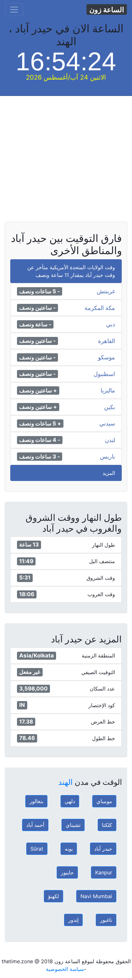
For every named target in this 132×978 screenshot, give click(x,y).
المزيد (109, 473)
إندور (73, 920)
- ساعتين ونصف (37, 308)
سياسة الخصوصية (65, 969)
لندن (110, 440)
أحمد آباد (35, 825)
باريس (107, 456)
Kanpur (103, 872)
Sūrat (36, 848)
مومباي (104, 801)
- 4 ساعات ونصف (39, 440)
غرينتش (106, 291)
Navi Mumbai (96, 896)
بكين (109, 407)
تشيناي (73, 825)
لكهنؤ (53, 896)
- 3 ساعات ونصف (39, 456)
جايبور (67, 872)
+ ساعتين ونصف (38, 390)
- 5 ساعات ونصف (39, 291)
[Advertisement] (66, 162)
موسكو (106, 357)
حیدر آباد (103, 848)
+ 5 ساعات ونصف (40, 423)
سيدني (107, 423)
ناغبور (106, 920)
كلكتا (107, 825)
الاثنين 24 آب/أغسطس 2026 (66, 77)
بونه (69, 848)
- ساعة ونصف (35, 324)
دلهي (70, 801)
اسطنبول (104, 374)
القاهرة (106, 341)
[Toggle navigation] (14, 9)
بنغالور (36, 801)
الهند (65, 782)
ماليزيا (108, 390)
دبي (110, 324)
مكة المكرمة (100, 308)
